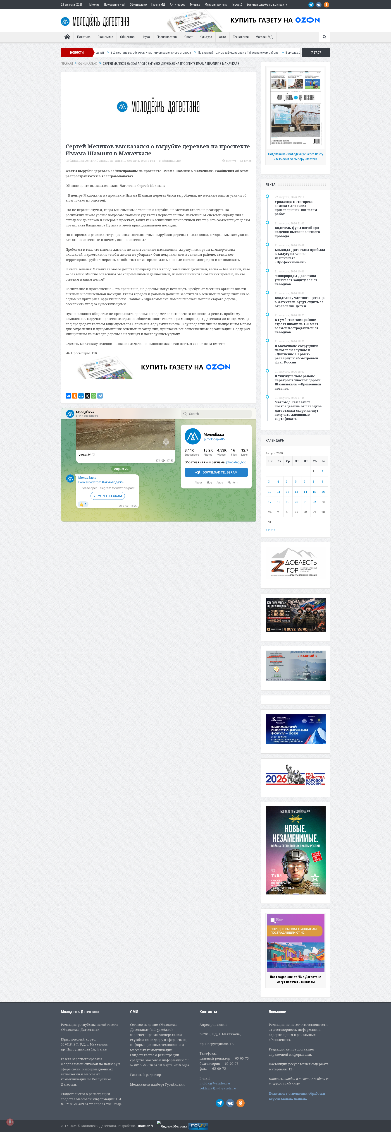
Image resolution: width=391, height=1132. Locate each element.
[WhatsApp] (93, 396)
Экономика (105, 37)
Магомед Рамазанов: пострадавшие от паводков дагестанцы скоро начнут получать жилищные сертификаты (298, 410)
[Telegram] (100, 396)
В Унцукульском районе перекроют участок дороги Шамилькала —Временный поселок (298, 382)
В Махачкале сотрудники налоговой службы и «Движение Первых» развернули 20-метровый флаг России (296, 354)
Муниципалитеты (216, 4)
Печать (231, 161)
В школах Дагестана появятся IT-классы (249, 52)
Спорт (188, 37)
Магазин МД (264, 37)
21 (305, 502)
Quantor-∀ (145, 1126)
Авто (222, 37)
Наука (146, 37)
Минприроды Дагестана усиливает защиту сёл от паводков (296, 280)
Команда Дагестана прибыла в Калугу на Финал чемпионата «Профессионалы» (300, 256)
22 (314, 502)
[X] (87, 396)
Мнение (94, 4)
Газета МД (158, 4)
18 (278, 502)
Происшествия (167, 37)
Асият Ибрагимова (99, 161)
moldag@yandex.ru (215, 1083)
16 (323, 492)
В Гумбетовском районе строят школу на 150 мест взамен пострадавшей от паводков (296, 325)
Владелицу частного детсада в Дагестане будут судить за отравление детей (300, 302)
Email (248, 161)
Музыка (195, 4)
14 (305, 492)
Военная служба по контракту (267, 4)
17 (269, 502)
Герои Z (237, 4)
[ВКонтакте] (68, 396)
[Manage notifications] (10, 1122)
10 (269, 492)
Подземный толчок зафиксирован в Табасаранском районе (174, 52)
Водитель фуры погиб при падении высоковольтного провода (297, 232)
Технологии (241, 37)
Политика (84, 37)
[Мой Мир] (81, 396)
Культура (206, 37)
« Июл (270, 530)
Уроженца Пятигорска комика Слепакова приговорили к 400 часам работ (296, 207)
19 (287, 502)
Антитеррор (178, 4)
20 (296, 502)
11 (278, 492)
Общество (127, 37)
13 (296, 492)
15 (314, 492)
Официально (138, 4)
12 (287, 492)
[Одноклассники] (74, 396)
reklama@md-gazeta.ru (218, 1088)
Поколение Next (114, 4)
